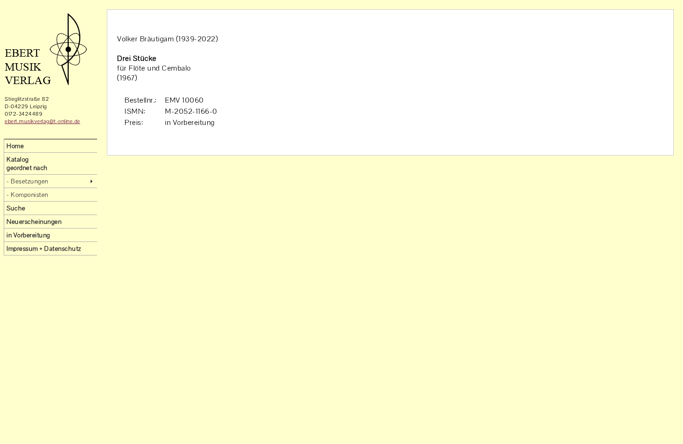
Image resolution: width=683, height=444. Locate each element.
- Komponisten (27, 194)
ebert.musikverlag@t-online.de (42, 121)
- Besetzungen (27, 181)
